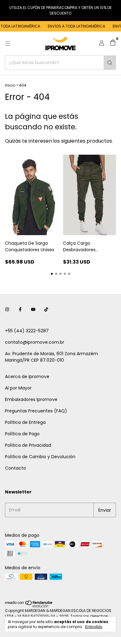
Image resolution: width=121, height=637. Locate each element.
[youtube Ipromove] (33, 309)
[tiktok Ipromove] (46, 309)
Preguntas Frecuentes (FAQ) (36, 411)
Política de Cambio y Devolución (40, 457)
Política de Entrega (25, 422)
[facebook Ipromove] (20, 309)
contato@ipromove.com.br (34, 342)
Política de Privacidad (28, 445)
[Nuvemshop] (29, 606)
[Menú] (8, 43)
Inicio (10, 85)
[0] (113, 43)
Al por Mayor (18, 388)
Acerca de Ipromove (27, 376)
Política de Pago (22, 434)
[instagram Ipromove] (7, 309)
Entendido (93, 627)
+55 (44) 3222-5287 (27, 331)
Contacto (15, 468)
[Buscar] (110, 62)
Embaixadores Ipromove (31, 399)
